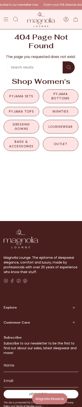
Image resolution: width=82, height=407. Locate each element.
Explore (10, 307)
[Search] (69, 67)
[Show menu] (5, 19)
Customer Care (17, 322)
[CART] (75, 19)
